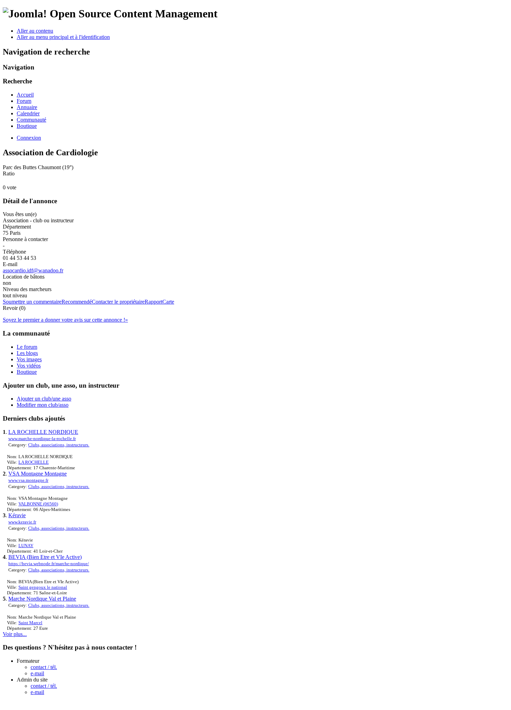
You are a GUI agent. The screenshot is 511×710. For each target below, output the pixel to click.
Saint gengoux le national (42, 587)
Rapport (153, 302)
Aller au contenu (35, 31)
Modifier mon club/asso (42, 405)
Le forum (27, 347)
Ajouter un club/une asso (44, 399)
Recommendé (77, 302)
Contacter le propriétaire (118, 302)
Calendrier (28, 113)
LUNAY (25, 545)
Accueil (25, 95)
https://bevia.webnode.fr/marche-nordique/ (48, 563)
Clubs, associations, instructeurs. (58, 444)
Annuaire (27, 107)
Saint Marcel (30, 622)
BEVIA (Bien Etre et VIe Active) (45, 557)
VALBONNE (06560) (38, 503)
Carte (168, 302)
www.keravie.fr (22, 522)
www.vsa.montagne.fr (28, 480)
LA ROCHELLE (33, 462)
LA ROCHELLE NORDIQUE (43, 432)
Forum (24, 101)
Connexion (29, 138)
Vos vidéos (29, 366)
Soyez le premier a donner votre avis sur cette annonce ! (65, 320)
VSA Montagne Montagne (37, 474)
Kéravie (17, 515)
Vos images (29, 359)
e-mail (37, 673)
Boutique (27, 126)
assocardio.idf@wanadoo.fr (33, 270)
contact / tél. (44, 667)
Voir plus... (15, 634)
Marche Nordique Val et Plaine (42, 599)
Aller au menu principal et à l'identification (63, 37)
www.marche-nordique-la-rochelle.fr (42, 438)
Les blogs (27, 353)
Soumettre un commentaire (32, 302)
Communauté (31, 120)
